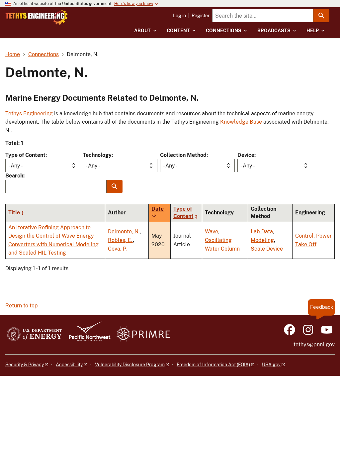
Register (201, 15)
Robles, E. (120, 240)
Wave (211, 231)
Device (245, 155)
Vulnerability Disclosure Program (130, 364)
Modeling (262, 240)
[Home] (36, 17)
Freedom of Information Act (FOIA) (213, 364)
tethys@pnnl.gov (314, 344)
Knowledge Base (241, 122)
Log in (179, 15)
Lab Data (262, 231)
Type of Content (25, 155)
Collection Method (183, 155)
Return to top (21, 305)
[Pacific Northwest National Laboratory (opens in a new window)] (87, 334)
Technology (97, 155)
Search (14, 175)
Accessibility (69, 364)
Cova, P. (117, 249)
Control (304, 236)
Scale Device (267, 249)
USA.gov (271, 364)
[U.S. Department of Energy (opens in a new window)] (34, 334)
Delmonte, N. (124, 231)
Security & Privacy (24, 364)
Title (14, 212)
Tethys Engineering (29, 113)
